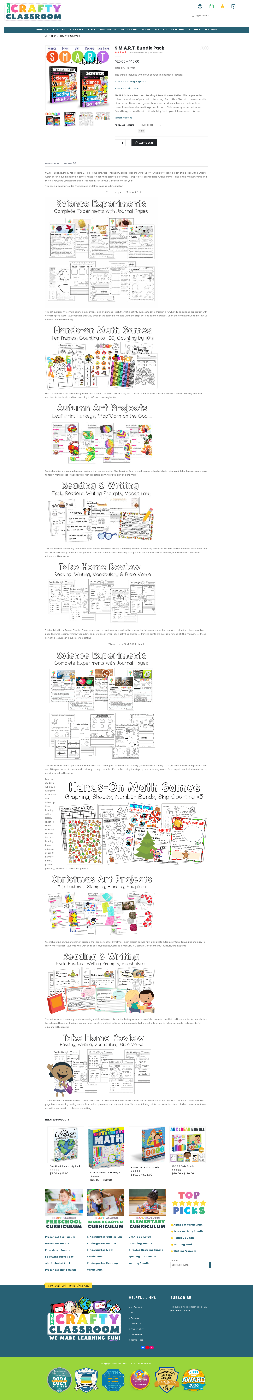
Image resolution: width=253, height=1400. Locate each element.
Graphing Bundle (140, 1243)
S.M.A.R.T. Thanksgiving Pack (130, 81)
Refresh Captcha (123, 117)
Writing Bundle (139, 1263)
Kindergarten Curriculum (104, 1237)
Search (174, 1260)
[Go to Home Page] (46, 36)
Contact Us (136, 1323)
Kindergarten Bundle (101, 1243)
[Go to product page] (66, 1145)
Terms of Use (137, 1340)
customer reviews (137, 52)
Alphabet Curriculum (188, 1224)
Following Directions (59, 1256)
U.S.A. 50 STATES (140, 1237)
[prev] (202, 48)
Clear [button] (141, 131)
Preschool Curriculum (60, 1237)
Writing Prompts (184, 1251)
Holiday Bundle (184, 1238)
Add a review (156, 52)
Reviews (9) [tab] (70, 163)
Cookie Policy (137, 1334)
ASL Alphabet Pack (58, 1263)
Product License (124, 125)
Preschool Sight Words (60, 1270)
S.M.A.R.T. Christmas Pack (129, 88)
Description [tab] (52, 163)
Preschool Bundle (57, 1243)
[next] (206, 48)
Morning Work (183, 1244)
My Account (136, 1307)
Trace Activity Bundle (188, 1231)
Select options (78, 1131)
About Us (135, 1318)
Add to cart (146, 142)
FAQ (133, 1312)
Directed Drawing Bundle (146, 1250)
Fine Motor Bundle (57, 1250)
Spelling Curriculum (142, 1256)
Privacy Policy (137, 1329)
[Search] (210, 1265)
